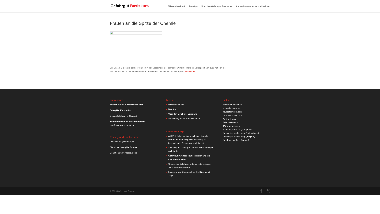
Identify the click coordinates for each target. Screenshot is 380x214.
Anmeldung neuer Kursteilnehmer (253, 6)
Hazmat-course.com (232, 115)
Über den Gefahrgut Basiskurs (216, 6)
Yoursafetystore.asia (232, 112)
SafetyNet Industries (232, 104)
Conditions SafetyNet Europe (123, 153)
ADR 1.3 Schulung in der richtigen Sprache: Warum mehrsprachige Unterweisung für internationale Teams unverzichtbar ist (188, 139)
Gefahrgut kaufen (231, 140)
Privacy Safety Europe (122, 141)
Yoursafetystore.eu (231, 108)
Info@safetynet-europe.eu (122, 125)
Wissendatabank (176, 6)
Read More (190, 71)
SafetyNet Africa (230, 122)
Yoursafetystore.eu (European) (237, 129)
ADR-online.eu (229, 119)
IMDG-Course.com (231, 126)
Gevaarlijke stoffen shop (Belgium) (239, 136)
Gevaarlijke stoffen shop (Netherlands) (241, 133)
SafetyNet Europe (126, 191)
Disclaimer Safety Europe (123, 147)
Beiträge (193, 6)
